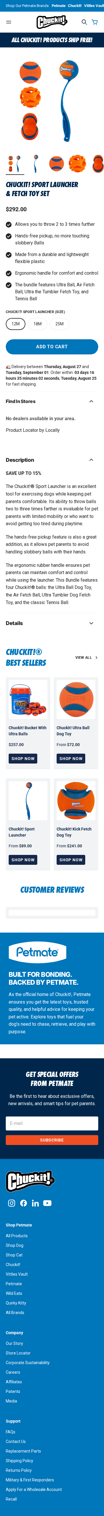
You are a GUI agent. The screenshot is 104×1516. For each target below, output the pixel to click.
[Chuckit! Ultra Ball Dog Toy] (76, 699)
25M (59, 324)
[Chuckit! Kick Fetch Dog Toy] (76, 800)
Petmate (59, 5)
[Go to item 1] (15, 164)
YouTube (47, 1203)
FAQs (10, 1432)
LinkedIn (35, 1203)
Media (11, 1401)
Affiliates (14, 1382)
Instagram (12, 1203)
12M (16, 324)
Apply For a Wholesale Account (34, 1489)
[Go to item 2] (36, 164)
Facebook (23, 1203)
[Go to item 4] (77, 164)
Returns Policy (19, 1470)
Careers (13, 1372)
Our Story (14, 1343)
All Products (17, 1235)
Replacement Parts (23, 1451)
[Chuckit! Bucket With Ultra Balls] (28, 699)
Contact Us (16, 1441)
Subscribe (52, 1140)
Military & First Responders (30, 1480)
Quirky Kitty (16, 1303)
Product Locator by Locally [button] (33, 430)
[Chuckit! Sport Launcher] (28, 800)
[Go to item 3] (56, 164)
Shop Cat (14, 1255)
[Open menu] (9, 22)
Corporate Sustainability (28, 1362)
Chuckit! (75, 5)
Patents (13, 1391)
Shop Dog (14, 1245)
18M (38, 324)
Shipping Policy (19, 1460)
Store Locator (18, 1353)
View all (83, 658)
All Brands (15, 1312)
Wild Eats (14, 1293)
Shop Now (23, 758)
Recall (11, 1499)
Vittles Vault (17, 1274)
